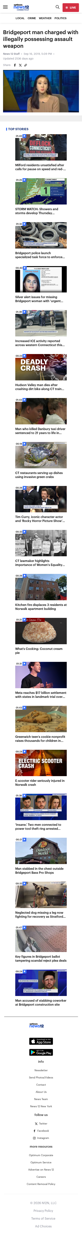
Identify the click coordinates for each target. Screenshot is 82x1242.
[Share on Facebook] (14, 65)
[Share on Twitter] (20, 65)
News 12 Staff (11, 54)
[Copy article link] (25, 65)
